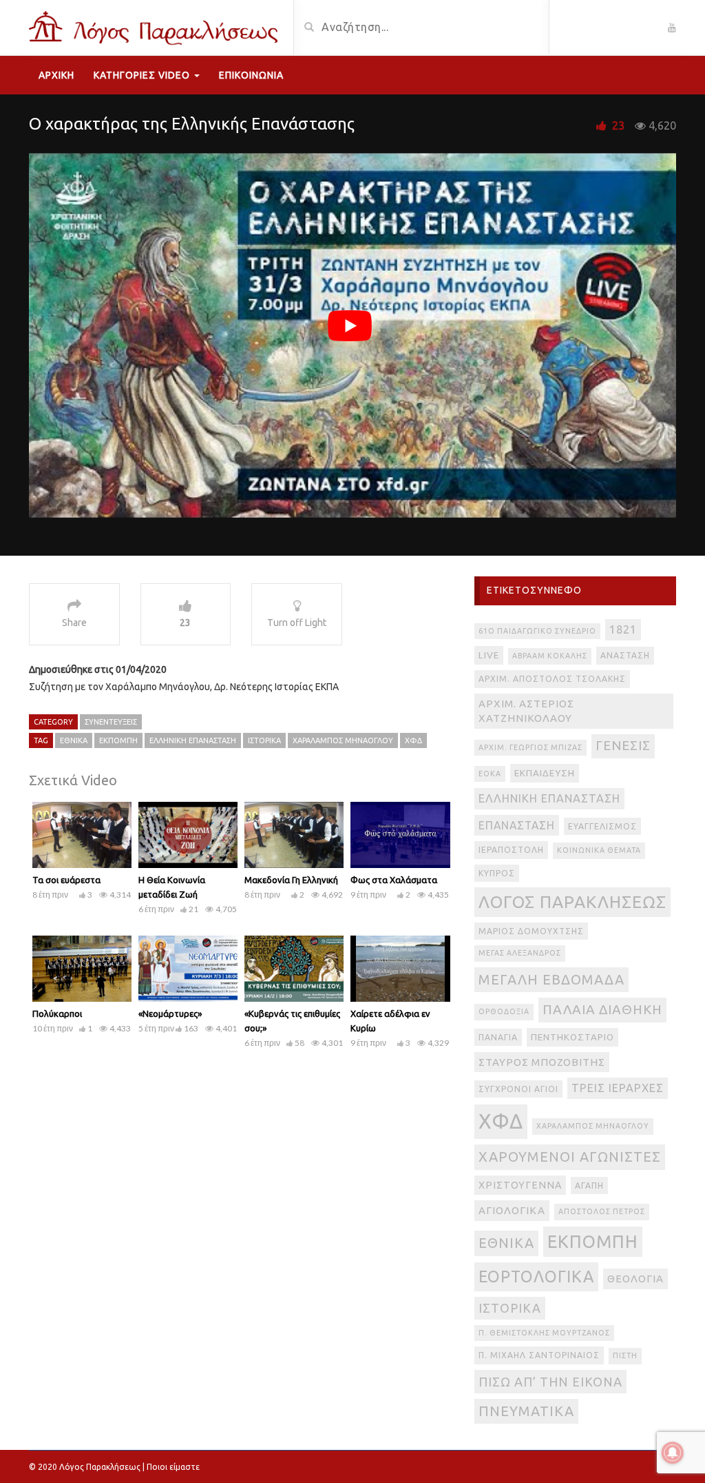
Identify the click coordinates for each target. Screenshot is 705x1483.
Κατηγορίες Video (143, 75)
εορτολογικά (536, 1276)
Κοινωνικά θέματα (599, 850)
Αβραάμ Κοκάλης (549, 656)
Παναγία (498, 1037)
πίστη (625, 1355)
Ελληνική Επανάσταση (192, 740)
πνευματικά (526, 1411)
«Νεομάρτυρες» (170, 1013)
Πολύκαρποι (57, 1013)
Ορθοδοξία (503, 1011)
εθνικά (73, 740)
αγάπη (589, 1185)
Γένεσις (623, 745)
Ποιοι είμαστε (173, 1466)
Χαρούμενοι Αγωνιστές (569, 1156)
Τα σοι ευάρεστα (66, 880)
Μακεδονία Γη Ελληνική (291, 880)
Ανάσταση (625, 655)
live (488, 655)
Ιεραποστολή (511, 849)
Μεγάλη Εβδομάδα (551, 979)
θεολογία (635, 1278)
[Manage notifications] (673, 1453)
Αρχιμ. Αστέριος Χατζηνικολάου (526, 711)
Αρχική (56, 75)
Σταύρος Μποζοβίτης (541, 1062)
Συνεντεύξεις (111, 722)
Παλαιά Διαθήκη (602, 1009)
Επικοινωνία (251, 75)
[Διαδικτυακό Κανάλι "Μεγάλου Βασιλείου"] (156, 26)
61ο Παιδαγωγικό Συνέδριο (537, 631)
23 (618, 125)
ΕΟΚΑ (489, 773)
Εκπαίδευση (544, 773)
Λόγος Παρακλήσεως (572, 901)
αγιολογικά (511, 1210)
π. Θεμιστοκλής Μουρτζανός (544, 1333)
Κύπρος (496, 873)
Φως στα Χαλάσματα (393, 880)
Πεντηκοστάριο (572, 1037)
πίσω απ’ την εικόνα (550, 1382)
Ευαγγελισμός (602, 826)
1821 (623, 629)
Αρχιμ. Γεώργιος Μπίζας (530, 747)
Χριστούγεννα (520, 1185)
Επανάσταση (516, 825)
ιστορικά (264, 740)
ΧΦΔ (413, 740)
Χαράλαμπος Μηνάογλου (343, 740)
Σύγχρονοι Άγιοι (518, 1088)
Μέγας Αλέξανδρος (519, 953)
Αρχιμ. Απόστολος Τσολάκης (552, 678)
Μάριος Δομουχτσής (531, 931)
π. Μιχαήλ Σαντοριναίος (539, 1355)
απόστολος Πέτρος (601, 1211)
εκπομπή (118, 740)
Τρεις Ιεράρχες (617, 1088)
